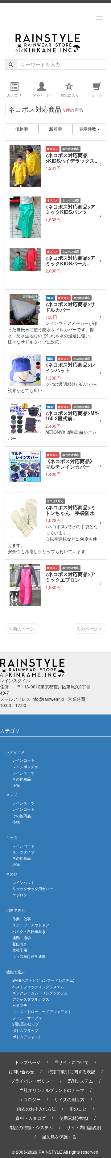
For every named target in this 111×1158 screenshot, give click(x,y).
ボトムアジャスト (27, 1036)
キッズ (11, 837)
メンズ (11, 794)
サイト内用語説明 (84, 1127)
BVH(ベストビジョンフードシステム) (43, 980)
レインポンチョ (25, 766)
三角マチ (19, 1005)
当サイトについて (71, 1062)
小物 (16, 785)
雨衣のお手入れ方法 (36, 1109)
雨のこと (78, 1109)
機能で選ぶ (15, 971)
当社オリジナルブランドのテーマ (51, 1090)
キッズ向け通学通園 (29, 956)
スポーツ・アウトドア (30, 924)
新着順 (55, 129)
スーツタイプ (23, 851)
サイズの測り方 (69, 1099)
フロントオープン (27, 1017)
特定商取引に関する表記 (71, 1071)
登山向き (19, 943)
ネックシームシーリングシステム (40, 992)
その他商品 (21, 779)
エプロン (19, 894)
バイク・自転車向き (29, 931)
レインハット (23, 882)
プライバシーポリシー (32, 1081)
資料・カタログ (30, 1118)
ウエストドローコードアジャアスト (42, 1011)
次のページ (87, 628)
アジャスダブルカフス (30, 999)
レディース (15, 751)
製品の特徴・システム (31, 1127)
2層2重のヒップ (25, 1023)
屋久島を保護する (59, 1136)
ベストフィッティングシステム (38, 986)
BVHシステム (80, 1081)
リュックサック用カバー (32, 888)
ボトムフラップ (25, 1030)
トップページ (28, 1062)
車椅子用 (19, 950)
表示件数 (88, 129)
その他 (11, 873)
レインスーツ (23, 772)
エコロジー (30, 1099)
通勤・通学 (21, 937)
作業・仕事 (21, 918)
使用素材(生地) (73, 1118)
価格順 (21, 129)
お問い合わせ (21, 1071)
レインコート (23, 760)
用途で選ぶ (15, 910)
